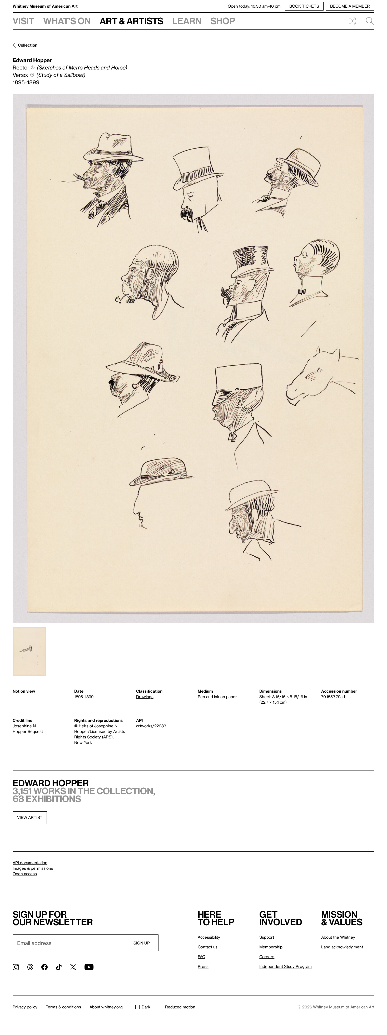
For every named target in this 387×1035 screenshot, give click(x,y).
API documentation (30, 862)
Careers (266, 956)
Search (367, 21)
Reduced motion (180, 1006)
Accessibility (209, 937)
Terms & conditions (63, 1006)
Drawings (144, 696)
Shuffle (352, 21)
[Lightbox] (193, 358)
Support (266, 937)
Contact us (207, 946)
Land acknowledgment (342, 946)
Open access (25, 873)
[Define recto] (32, 67)
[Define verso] (32, 75)
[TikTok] (59, 967)
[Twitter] (73, 967)
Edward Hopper (32, 60)
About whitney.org (106, 1006)
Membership (270, 946)
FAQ (201, 956)
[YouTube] (89, 967)
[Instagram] (15, 967)
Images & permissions (33, 868)
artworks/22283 (151, 725)
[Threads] (30, 967)
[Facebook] (44, 967)
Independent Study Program (285, 966)
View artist (29, 817)
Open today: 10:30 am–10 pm (254, 6)
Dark (146, 1006)
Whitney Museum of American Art (45, 6)
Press (203, 966)
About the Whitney (338, 937)
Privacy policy (25, 1006)
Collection (27, 45)
